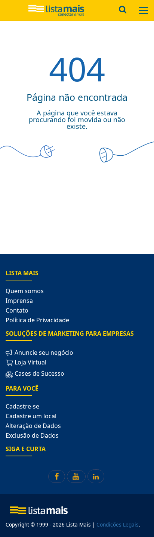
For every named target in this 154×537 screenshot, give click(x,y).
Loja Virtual (29, 362)
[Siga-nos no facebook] (56, 476)
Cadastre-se (22, 406)
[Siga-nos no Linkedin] (95, 476)
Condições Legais (117, 524)
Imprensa (19, 301)
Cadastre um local (31, 416)
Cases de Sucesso (38, 373)
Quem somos (25, 291)
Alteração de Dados (33, 426)
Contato (17, 310)
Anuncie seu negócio (43, 352)
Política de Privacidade (37, 320)
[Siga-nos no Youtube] (76, 476)
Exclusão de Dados (32, 435)
